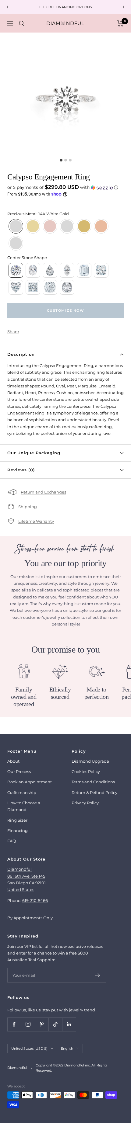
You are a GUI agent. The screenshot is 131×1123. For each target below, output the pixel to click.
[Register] (97, 975)
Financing (17, 830)
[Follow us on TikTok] (55, 1024)
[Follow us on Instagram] (28, 1024)
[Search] (21, 23)
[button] (65, 187)
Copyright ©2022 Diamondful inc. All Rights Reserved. (71, 1068)
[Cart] (120, 23)
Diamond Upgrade (90, 761)
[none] (16, 226)
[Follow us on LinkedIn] (69, 1024)
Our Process (19, 771)
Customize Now (65, 310)
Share (13, 331)
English (67, 1048)
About (13, 761)
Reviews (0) (21, 469)
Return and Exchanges (43, 492)
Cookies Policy (86, 771)
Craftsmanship (21, 792)
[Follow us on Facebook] (14, 1024)
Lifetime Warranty (36, 521)
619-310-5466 (35, 900)
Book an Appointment (29, 781)
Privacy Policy (85, 802)
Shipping (27, 506)
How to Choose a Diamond (23, 806)
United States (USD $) (29, 1048)
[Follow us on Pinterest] (41, 1024)
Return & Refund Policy (94, 792)
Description (21, 354)
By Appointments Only (30, 917)
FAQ (11, 840)
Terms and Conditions (93, 781)
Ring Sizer (17, 820)
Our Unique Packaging (33, 452)
